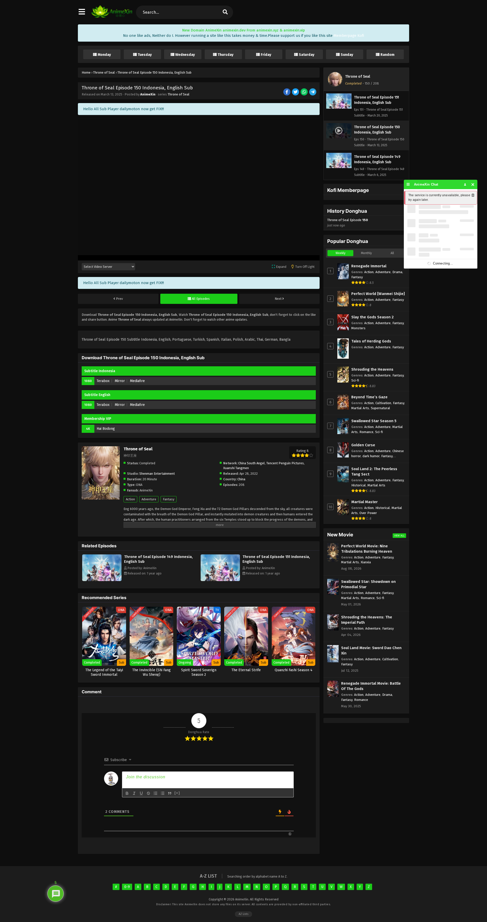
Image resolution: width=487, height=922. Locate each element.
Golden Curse (363, 445)
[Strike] (148, 793)
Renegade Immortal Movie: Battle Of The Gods (371, 686)
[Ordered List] (155, 793)
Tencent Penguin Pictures (285, 463)
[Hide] (472, 184)
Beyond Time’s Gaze (369, 397)
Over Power (368, 513)
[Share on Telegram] (313, 92)
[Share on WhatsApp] (304, 92)
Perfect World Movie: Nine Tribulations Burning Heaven (366, 549)
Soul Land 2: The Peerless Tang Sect (374, 471)
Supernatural (380, 408)
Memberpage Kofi (349, 35)
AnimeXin (147, 94)
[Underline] (141, 793)
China (241, 479)
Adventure (149, 499)
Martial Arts (360, 408)
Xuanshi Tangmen (236, 468)
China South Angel (251, 463)
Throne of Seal (178, 94)
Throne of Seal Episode (347, 222)
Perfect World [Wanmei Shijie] (378, 293)
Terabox (103, 381)
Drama (397, 272)
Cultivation (383, 403)
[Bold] (127, 793)
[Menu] (408, 184)
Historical (358, 485)
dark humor (370, 456)
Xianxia (366, 562)
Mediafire (137, 381)
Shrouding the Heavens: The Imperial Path (366, 620)
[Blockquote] (169, 793)
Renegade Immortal (368, 266)
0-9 (127, 887)
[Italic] (134, 793)
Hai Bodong (106, 428)
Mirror (120, 381)
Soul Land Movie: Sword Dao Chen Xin (371, 650)
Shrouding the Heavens (372, 369)
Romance (366, 432)
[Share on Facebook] (287, 92)
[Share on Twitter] (296, 92)
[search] (225, 12)
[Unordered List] (162, 793)
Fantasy (168, 499)
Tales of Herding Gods (371, 341)
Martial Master (364, 502)
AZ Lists (243, 914)
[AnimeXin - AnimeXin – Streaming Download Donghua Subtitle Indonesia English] (111, 16)
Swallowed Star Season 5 (373, 421)
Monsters (358, 328)
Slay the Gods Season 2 (372, 317)
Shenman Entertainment (157, 473)
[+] (177, 793)
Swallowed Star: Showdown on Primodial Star (368, 584)
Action (130, 499)
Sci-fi (355, 380)
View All (399, 535)
